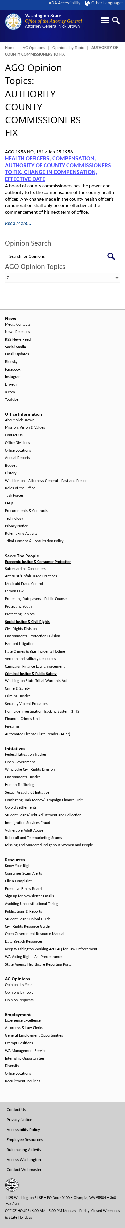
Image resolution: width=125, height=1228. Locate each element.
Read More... (18, 223)
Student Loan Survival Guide (28, 919)
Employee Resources (25, 1140)
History (10, 473)
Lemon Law (14, 591)
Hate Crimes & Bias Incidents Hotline (35, 652)
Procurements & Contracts (26, 511)
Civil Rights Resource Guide (27, 927)
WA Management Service (25, 1051)
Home (10, 48)
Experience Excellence (23, 1021)
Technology (14, 519)
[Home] (13, 21)
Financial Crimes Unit (22, 719)
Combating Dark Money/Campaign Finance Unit (44, 800)
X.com (10, 392)
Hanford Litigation (19, 644)
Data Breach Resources (24, 942)
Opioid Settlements (21, 808)
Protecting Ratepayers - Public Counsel (36, 599)
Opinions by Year (18, 985)
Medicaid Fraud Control (24, 584)
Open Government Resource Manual (34, 934)
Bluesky (11, 362)
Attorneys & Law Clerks (24, 1028)
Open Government (20, 762)
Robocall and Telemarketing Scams (33, 838)
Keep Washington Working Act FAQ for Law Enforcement (51, 949)
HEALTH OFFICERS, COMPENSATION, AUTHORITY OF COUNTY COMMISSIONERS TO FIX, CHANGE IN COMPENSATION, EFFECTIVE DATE (58, 169)
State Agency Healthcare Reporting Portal (39, 965)
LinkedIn (11, 385)
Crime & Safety (17, 689)
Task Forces (14, 496)
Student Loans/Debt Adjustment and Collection (43, 815)
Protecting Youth (18, 607)
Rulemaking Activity (21, 534)
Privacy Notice (16, 526)
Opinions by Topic (68, 48)
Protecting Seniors (20, 614)
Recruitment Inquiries (22, 1081)
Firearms (12, 727)
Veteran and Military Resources (30, 659)
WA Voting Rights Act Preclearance (33, 957)
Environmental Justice (23, 777)
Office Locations (18, 451)
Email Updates (17, 354)
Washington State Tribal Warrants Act (36, 681)
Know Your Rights (19, 866)
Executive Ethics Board (23, 889)
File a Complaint (18, 881)
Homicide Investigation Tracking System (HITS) (43, 712)
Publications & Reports (23, 912)
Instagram (13, 377)
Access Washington (24, 1160)
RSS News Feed (18, 340)
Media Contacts (17, 325)
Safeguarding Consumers (25, 569)
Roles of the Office (20, 488)
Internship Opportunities (25, 1059)
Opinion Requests (19, 1000)
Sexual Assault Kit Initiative (27, 793)
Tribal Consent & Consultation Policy (34, 541)
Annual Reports (17, 458)
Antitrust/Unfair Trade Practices (31, 576)
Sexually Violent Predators (26, 704)
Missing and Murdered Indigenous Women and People (49, 845)
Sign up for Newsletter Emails (29, 896)
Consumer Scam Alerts (23, 874)
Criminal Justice (18, 696)
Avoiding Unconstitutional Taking (31, 904)
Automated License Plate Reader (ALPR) (37, 734)
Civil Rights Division (21, 629)
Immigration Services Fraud (27, 823)
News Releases (17, 332)
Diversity (12, 1066)
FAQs (9, 503)
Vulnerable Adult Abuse (24, 831)
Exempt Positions (19, 1043)
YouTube (11, 400)
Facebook (12, 370)
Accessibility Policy (23, 1130)
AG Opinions (34, 48)
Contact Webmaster (24, 1170)
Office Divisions (17, 443)
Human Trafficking (19, 785)
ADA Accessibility (64, 3)
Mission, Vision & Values (25, 428)
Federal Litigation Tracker (25, 755)
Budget (11, 466)
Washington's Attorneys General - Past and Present (47, 481)
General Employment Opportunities (34, 1036)
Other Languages (107, 3)
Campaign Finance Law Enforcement (35, 667)
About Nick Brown (19, 420)
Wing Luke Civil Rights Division (30, 770)
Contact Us (14, 435)
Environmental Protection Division (32, 636)
